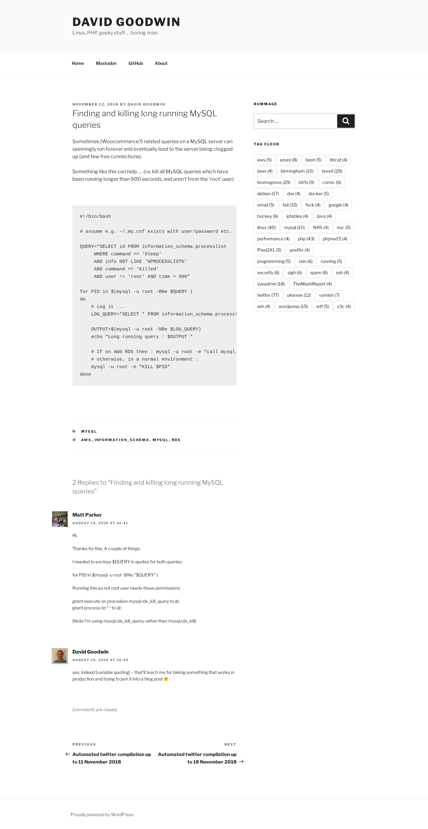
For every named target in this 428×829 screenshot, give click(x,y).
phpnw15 (335, 238)
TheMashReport (312, 283)
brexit (332, 171)
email (265, 204)
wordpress (293, 306)
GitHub (135, 63)
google (338, 204)
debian (268, 193)
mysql (89, 431)
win (263, 306)
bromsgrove (273, 182)
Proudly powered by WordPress (101, 814)
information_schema (122, 440)
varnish (329, 295)
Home (78, 63)
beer (265, 171)
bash (313, 159)
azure (288, 159)
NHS (321, 227)
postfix (300, 250)
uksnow (299, 295)
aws (86, 440)
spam (319, 272)
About (161, 63)
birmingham (297, 171)
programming (274, 261)
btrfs (306, 182)
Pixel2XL (269, 250)
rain (306, 261)
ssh (342, 272)
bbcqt (338, 159)
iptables (297, 216)
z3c (344, 306)
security (268, 272)
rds (176, 440)
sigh (295, 272)
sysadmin (271, 283)
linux (266, 227)
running (331, 261)
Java (324, 216)
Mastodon (106, 63)
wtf (322, 306)
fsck (313, 204)
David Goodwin (126, 22)
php (306, 238)
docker (319, 193)
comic (331, 182)
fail (290, 204)
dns (293, 193)
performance (273, 238)
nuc (344, 227)
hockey (267, 216)
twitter (268, 295)
